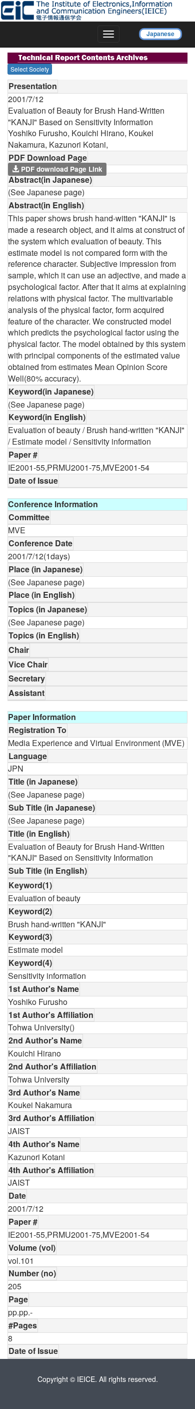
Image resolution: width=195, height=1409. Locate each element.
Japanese (160, 33)
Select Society (29, 69)
